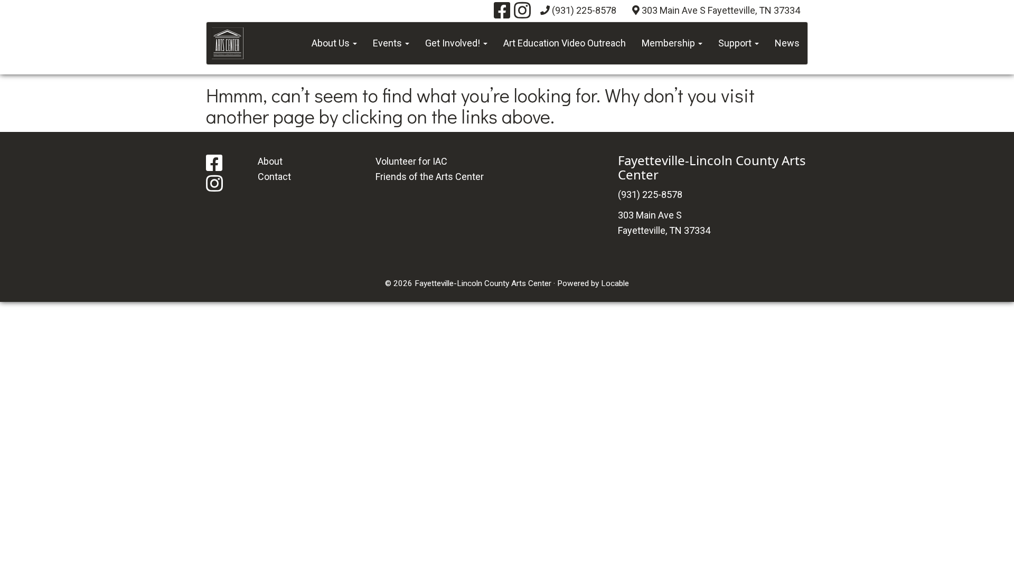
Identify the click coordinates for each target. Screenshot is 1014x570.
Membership (669, 43)
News (787, 43)
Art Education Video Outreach (564, 43)
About (270, 161)
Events (388, 43)
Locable (615, 283)
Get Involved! (453, 43)
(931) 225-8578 (584, 10)
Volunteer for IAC (411, 161)
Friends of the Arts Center (429, 176)
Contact (274, 176)
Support (736, 43)
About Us (332, 43)
